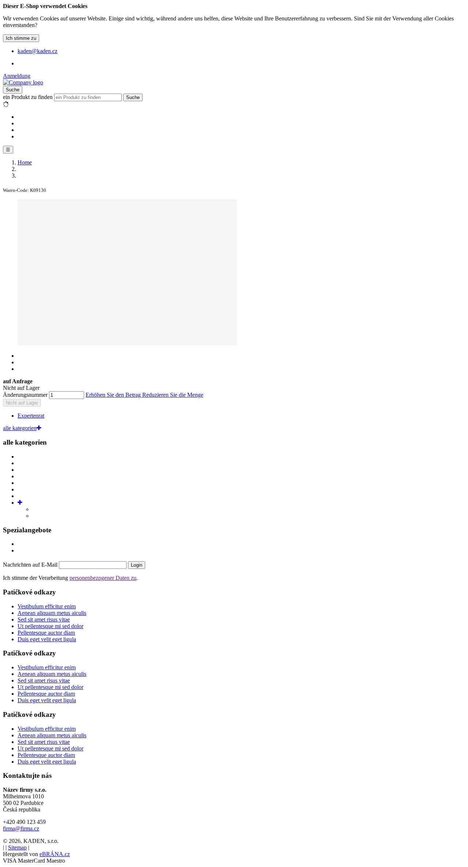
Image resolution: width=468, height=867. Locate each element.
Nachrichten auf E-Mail (31, 565)
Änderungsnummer (25, 395)
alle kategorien (20, 428)
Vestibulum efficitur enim (47, 606)
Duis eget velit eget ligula (47, 639)
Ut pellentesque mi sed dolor (50, 626)
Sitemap (17, 847)
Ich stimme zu (21, 38)
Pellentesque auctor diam (46, 633)
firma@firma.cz (21, 828)
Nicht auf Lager (22, 403)
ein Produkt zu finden (28, 97)
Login (136, 565)
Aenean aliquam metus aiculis (52, 613)
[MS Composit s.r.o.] (23, 82)
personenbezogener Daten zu (102, 578)
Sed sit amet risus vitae (44, 619)
